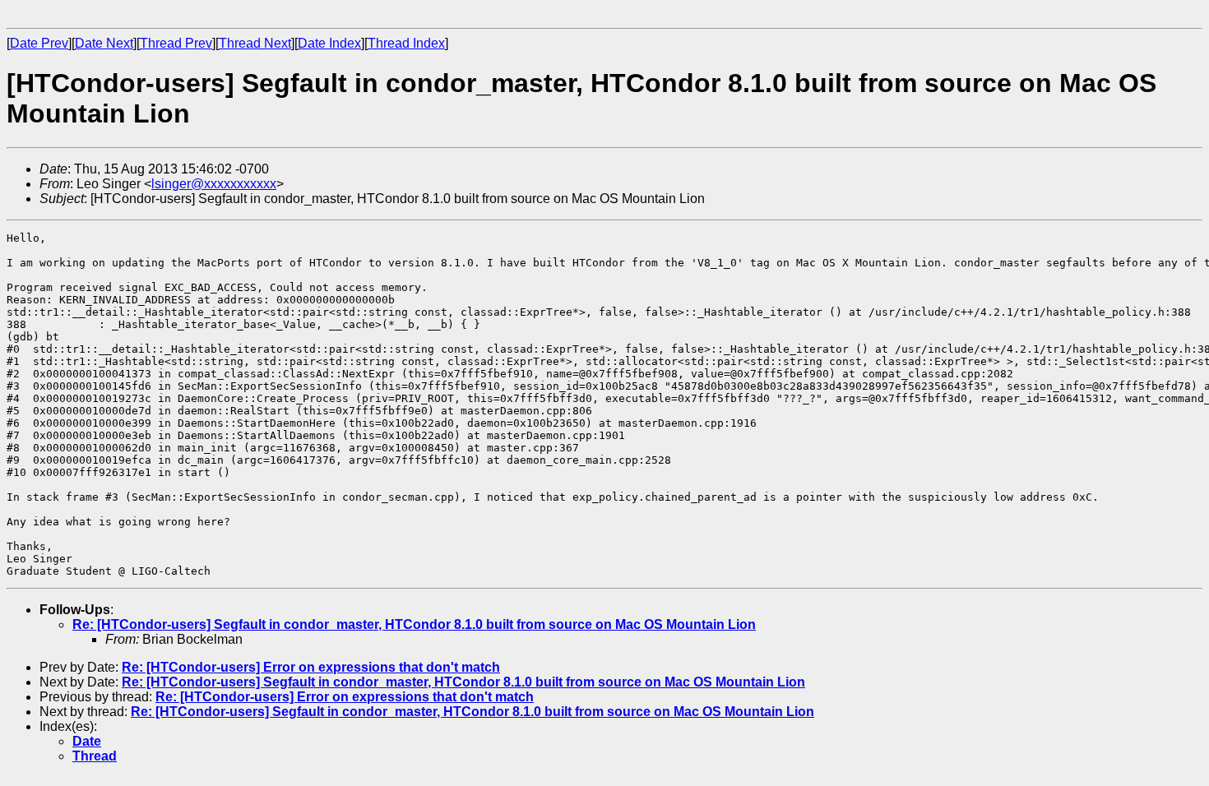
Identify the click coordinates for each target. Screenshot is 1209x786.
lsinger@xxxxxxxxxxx (213, 184)
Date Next (104, 43)
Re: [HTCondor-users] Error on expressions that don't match (311, 667)
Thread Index (406, 43)
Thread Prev (176, 43)
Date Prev (39, 43)
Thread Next (255, 43)
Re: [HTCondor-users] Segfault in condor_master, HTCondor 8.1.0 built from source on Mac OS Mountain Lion (414, 624)
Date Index (329, 43)
